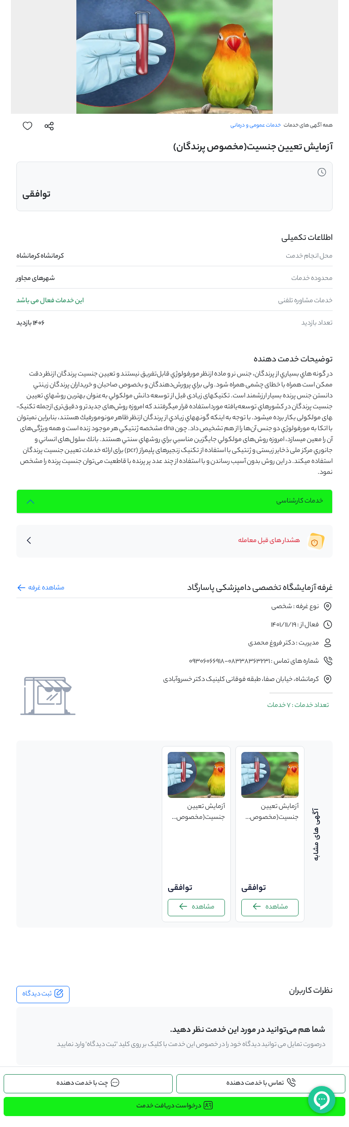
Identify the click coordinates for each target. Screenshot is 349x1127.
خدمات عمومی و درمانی (255, 125)
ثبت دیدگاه (37, 994)
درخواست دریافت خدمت (168, 1106)
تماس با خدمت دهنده (255, 1083)
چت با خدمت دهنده (82, 1083)
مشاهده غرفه (46, 588)
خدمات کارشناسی (299, 501)
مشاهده (276, 907)
